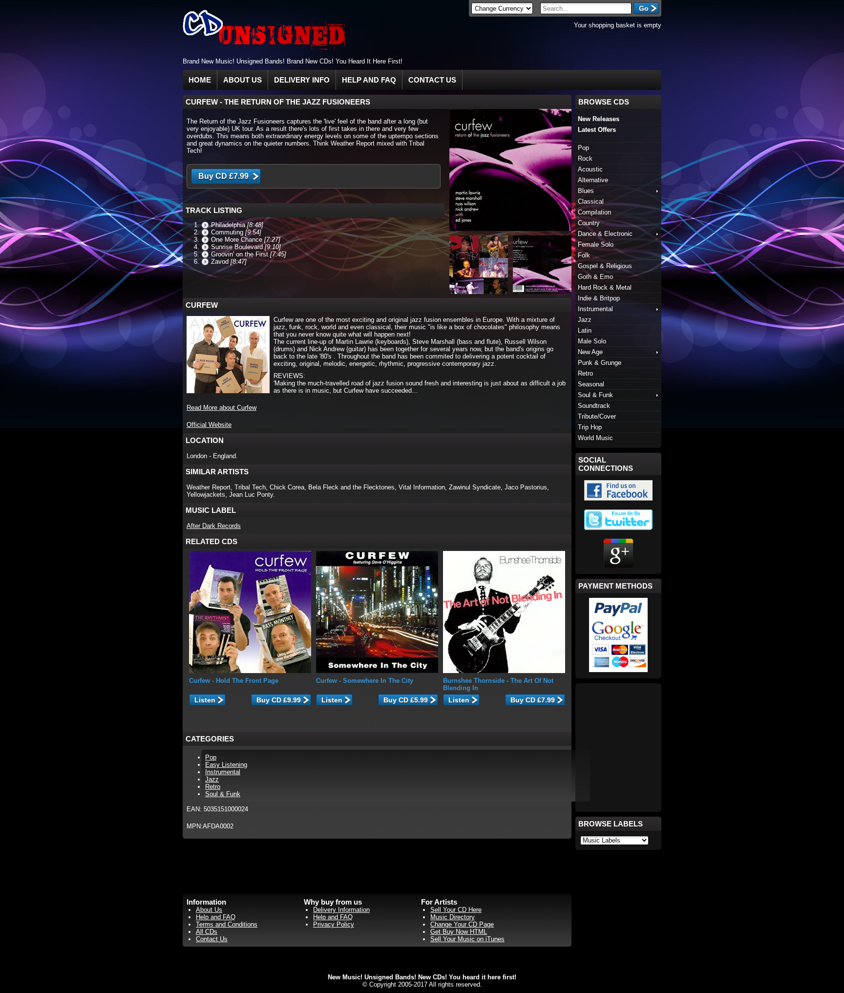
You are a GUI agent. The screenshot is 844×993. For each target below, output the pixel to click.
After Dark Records (214, 525)
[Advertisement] (547, 60)
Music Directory (452, 917)
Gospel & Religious (605, 266)
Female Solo (595, 244)
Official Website (209, 424)
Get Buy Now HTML (458, 931)
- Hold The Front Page (233, 680)
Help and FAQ (369, 80)
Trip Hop (590, 427)
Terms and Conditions (226, 924)
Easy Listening (226, 764)
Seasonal (591, 384)
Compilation (594, 212)
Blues (586, 190)
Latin (584, 330)
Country (589, 223)
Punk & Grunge (599, 362)
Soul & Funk (222, 794)
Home (200, 80)
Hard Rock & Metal (605, 287)
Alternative (593, 180)
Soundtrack (594, 405)
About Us (242, 80)
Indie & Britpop (599, 298)
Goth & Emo (595, 276)
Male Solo (592, 341)
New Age (590, 352)
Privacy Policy (333, 924)
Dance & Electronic (605, 233)
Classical (591, 201)
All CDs (206, 931)
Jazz (212, 779)
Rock (585, 158)
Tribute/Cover (597, 416)
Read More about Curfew (221, 407)
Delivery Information (341, 909)
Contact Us (432, 80)
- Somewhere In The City (364, 680)
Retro (212, 786)
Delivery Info (302, 80)
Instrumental (222, 772)
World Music (595, 438)
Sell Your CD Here (456, 909)
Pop (210, 757)
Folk (584, 255)
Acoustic (590, 169)
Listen (204, 700)
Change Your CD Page (462, 924)
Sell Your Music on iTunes (467, 939)
